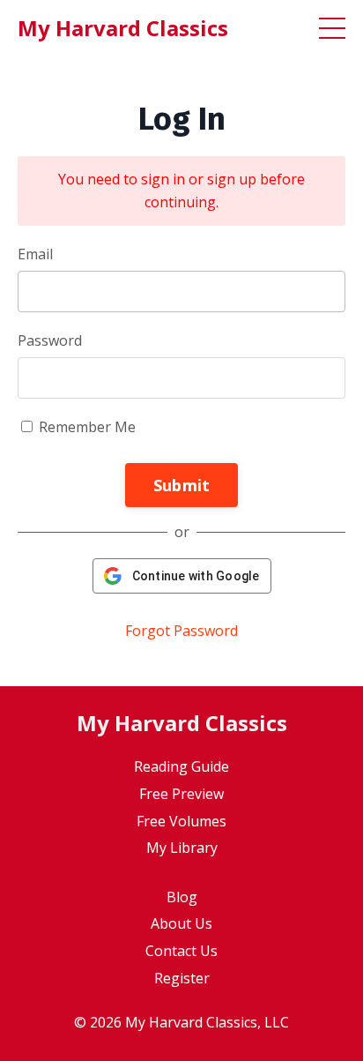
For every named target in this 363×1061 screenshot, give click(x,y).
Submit (182, 485)
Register (182, 978)
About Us (181, 923)
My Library (182, 847)
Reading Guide (181, 766)
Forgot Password (181, 630)
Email (35, 254)
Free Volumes (181, 821)
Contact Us (181, 950)
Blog (182, 897)
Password (50, 340)
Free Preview (181, 793)
